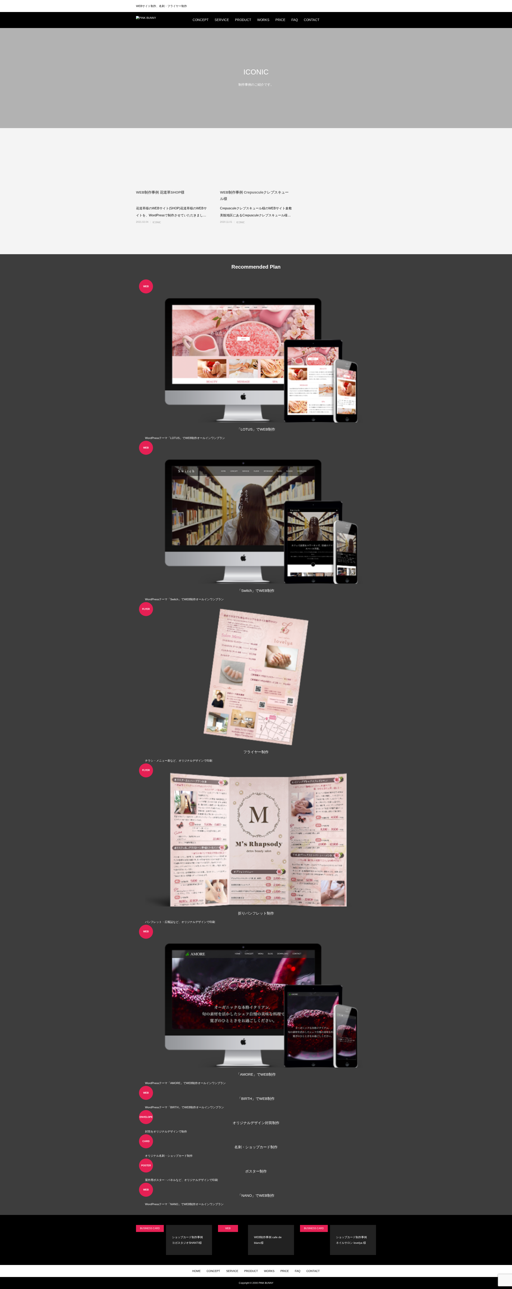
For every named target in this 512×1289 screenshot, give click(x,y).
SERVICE (222, 20)
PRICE (280, 20)
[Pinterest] (362, 20)
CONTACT (311, 20)
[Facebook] (356, 20)
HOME (196, 1271)
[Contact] (368, 20)
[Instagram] (344, 20)
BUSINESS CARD (150, 1228)
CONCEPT (201, 20)
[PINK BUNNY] (161, 20)
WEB (228, 1228)
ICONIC (157, 222)
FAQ (294, 20)
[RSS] (374, 20)
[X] (350, 20)
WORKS (263, 20)
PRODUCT (243, 20)
